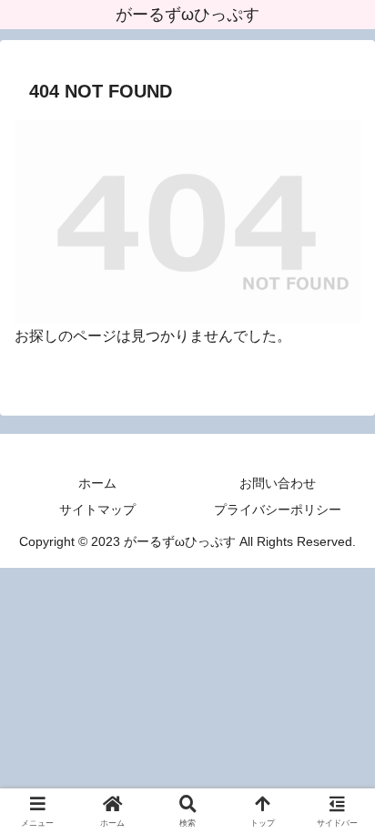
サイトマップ (97, 509)
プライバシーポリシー (277, 509)
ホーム (97, 483)
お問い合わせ (277, 483)
